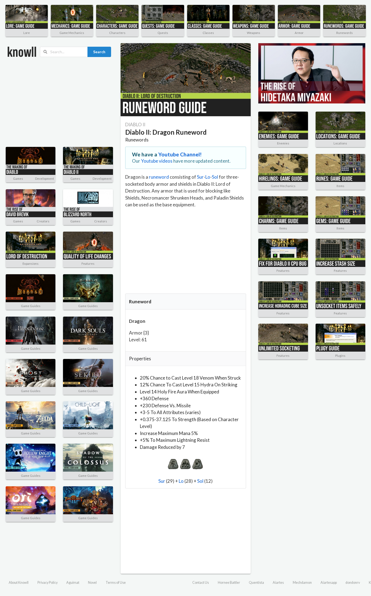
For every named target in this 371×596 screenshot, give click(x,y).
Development (44, 178)
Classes (208, 32)
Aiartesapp (328, 583)
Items (340, 186)
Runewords (344, 32)
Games (18, 178)
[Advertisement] (59, 102)
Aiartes (278, 583)
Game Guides (30, 306)
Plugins (340, 355)
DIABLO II (135, 124)
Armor (299, 32)
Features (88, 263)
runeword (159, 177)
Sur (200, 177)
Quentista (256, 583)
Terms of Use (116, 583)
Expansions (31, 263)
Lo (207, 177)
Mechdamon (302, 583)
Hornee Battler (229, 583)
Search (99, 51)
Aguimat (72, 583)
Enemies (283, 143)
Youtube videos (156, 161)
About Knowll (19, 583)
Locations (340, 143)
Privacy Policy (47, 583)
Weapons (253, 32)
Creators (43, 221)
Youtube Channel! (180, 154)
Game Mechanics (71, 32)
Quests (163, 32)
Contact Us (200, 583)
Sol (215, 177)
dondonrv (352, 583)
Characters (117, 32)
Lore (26, 32)
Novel (92, 583)
